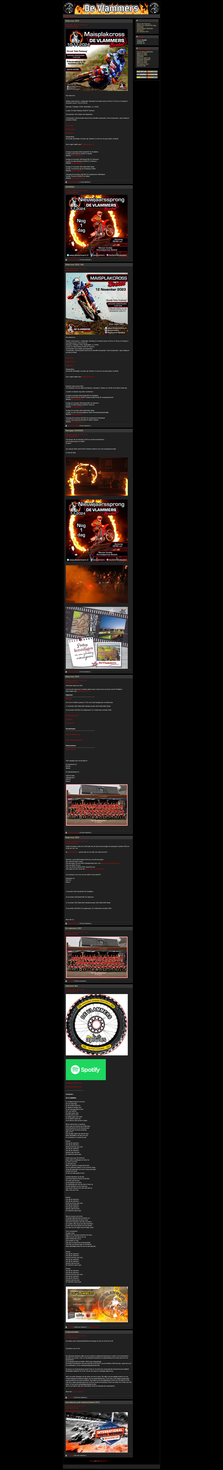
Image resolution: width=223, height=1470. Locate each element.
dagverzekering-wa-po (73, 734)
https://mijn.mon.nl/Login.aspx (110, 863)
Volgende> (102, 1461)
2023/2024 (140, 30)
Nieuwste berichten (144, 48)
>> (107, 1461)
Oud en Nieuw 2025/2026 (145, 28)
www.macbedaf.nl (77, 170)
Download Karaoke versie (74, 1086)
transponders (70, 723)
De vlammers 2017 (143, 31)
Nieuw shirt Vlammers (144, 24)
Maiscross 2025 (142, 53)
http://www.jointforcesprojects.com (76, 1411)
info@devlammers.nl (87, 144)
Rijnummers (69, 133)
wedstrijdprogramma (72, 715)
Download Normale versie (74, 1083)
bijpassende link (94, 1327)
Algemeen (69, 698)
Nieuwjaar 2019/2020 (143, 59)
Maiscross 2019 (142, 61)
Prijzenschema (70, 129)
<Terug (91, 1461)
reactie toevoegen (73, 182)
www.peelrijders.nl (77, 155)
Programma (69, 125)
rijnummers (69, 719)
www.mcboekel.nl (77, 1391)
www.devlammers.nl (78, 163)
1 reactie (70, 981)
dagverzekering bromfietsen (74, 740)
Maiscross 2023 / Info (143, 58)
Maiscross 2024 (142, 55)
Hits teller (141, 37)
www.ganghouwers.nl (78, 178)
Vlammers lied (141, 66)
